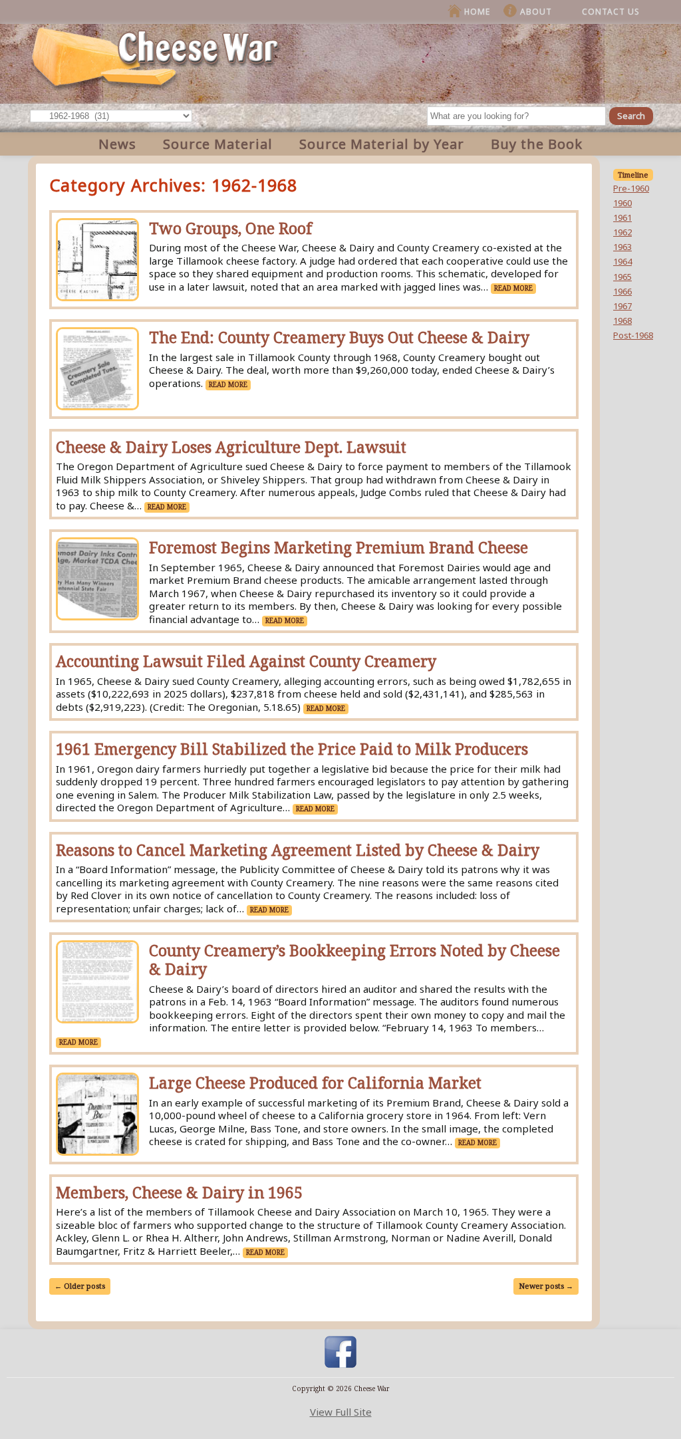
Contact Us (611, 11)
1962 (622, 232)
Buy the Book (537, 144)
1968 (622, 321)
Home (477, 11)
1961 (622, 217)
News (117, 144)
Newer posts (546, 1286)
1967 (622, 306)
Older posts (80, 1286)
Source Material (218, 144)
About (536, 11)
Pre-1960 (631, 188)
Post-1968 (633, 335)
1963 (622, 247)
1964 (622, 261)
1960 (622, 203)
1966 (622, 291)
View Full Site (341, 1411)
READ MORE (513, 288)
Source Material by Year (381, 144)
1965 (622, 277)
